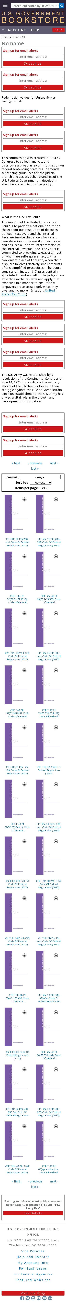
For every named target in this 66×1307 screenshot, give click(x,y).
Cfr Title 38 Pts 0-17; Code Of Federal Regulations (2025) (17, 884)
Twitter (28, 1298)
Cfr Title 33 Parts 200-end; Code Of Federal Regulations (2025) (49, 827)
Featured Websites (33, 1280)
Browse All (18, 37)
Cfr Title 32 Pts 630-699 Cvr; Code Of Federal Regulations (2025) (17, 1112)
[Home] (33, 22)
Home (5, 37)
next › (54, 463)
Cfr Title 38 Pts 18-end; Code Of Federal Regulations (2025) (49, 941)
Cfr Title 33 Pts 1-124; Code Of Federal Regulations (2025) (17, 656)
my (14, 30)
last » (35, 468)
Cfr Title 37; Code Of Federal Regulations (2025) (48, 770)
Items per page (27, 488)
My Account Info (33, 1263)
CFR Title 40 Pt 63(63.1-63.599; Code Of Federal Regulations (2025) (48, 599)
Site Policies (33, 1251)
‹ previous (35, 463)
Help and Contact (33, 1257)
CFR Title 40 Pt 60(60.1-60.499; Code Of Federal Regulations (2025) (17, 998)
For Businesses (33, 1268)
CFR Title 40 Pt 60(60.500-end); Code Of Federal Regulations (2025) (49, 1055)
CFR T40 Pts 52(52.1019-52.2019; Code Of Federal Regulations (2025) (17, 713)
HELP (34, 30)
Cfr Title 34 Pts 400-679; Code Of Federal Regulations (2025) (49, 1112)
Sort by (21, 482)
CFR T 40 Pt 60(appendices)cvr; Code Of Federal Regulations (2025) (48, 1169)
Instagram (33, 1298)
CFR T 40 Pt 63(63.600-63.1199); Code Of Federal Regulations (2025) (49, 713)
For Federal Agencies (33, 1274)
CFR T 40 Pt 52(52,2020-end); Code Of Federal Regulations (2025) (17, 827)
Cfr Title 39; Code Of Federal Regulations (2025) (17, 1055)
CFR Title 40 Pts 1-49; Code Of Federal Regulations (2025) (17, 1169)
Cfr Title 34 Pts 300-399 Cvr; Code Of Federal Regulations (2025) (49, 998)
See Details (33, 1213)
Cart (58, 30)
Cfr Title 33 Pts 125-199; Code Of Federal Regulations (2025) (17, 770)
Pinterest (44, 1298)
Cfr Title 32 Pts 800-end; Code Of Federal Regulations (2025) (17, 542)
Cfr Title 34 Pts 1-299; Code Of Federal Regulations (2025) (17, 941)
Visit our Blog (33, 1293)
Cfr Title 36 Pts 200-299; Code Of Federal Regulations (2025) (49, 542)
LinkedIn (50, 1298)
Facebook (22, 1298)
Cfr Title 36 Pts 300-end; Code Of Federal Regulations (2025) (49, 656)
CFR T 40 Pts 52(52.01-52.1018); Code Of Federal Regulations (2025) (17, 599)
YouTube (39, 1298)
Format (12, 477)
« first (16, 463)
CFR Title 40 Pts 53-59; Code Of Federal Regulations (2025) (48, 884)
